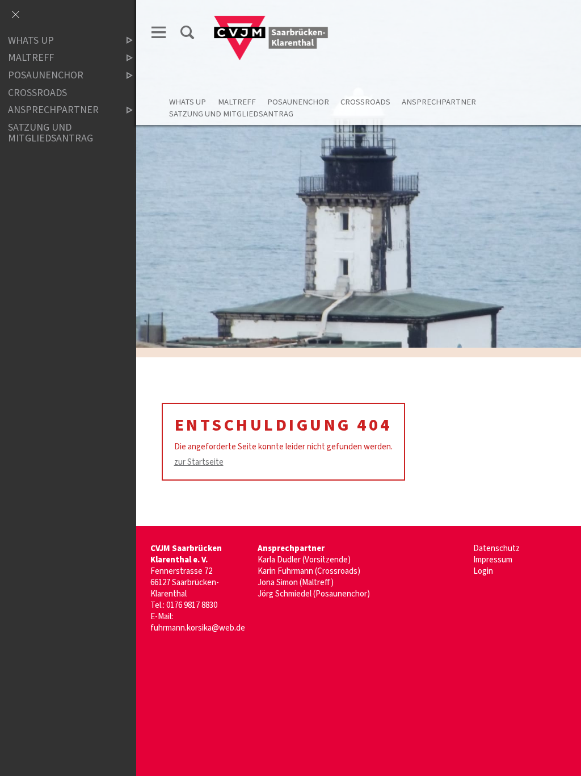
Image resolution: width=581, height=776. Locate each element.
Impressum (492, 560)
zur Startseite (199, 462)
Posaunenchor (298, 102)
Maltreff (237, 102)
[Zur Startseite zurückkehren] (271, 21)
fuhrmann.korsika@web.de (197, 628)
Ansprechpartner (439, 102)
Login (483, 571)
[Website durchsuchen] (187, 34)
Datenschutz (496, 548)
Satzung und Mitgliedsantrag (231, 114)
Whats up (187, 102)
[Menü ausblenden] (15, 15)
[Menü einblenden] (158, 34)
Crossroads (365, 102)
